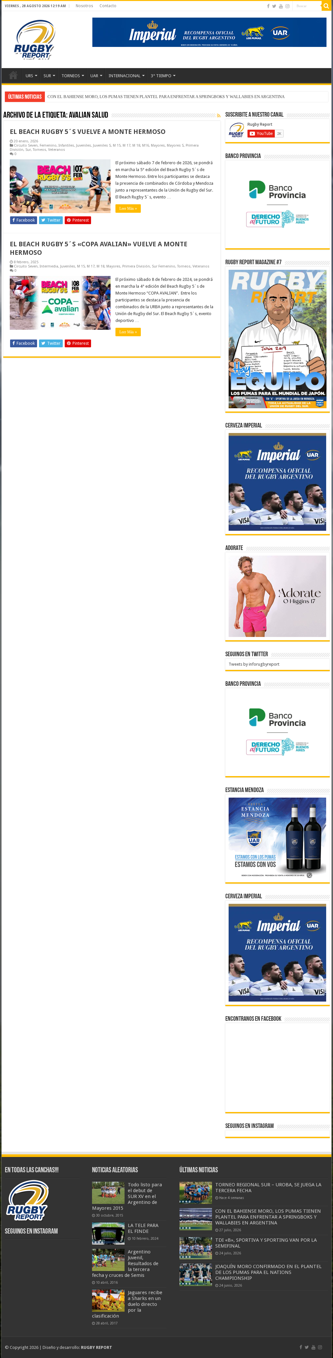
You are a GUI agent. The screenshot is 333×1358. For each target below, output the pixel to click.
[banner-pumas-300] (277, 481)
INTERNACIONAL (124, 75)
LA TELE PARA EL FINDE (143, 1228)
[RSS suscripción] (218, 115)
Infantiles (66, 145)
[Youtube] (281, 6)
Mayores (158, 145)
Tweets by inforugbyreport (254, 664)
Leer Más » (128, 208)
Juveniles (83, 145)
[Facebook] (268, 6)
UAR (94, 75)
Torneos (39, 150)
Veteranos (56, 150)
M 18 (136, 145)
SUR (47, 75)
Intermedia (49, 266)
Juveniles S (102, 145)
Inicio (13, 75)
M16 (145, 145)
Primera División (136, 266)
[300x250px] (277, 838)
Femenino (48, 145)
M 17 (126, 145)
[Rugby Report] (34, 38)
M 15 (117, 145)
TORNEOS (70, 75)
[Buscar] (326, 6)
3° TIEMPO (161, 75)
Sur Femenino (163, 266)
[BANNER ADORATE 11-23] (277, 596)
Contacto (108, 6)
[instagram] (287, 6)
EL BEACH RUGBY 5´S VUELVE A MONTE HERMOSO (88, 132)
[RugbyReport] (209, 31)
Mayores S (175, 145)
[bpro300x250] (277, 203)
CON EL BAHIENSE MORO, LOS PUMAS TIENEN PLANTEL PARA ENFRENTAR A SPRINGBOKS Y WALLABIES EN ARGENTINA (268, 1217)
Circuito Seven (26, 145)
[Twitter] (274, 6)
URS (29, 75)
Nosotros (84, 6)
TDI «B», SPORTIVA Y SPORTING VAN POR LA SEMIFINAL (101, 96)
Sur (28, 150)
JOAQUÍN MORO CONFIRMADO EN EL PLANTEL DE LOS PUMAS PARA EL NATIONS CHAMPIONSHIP (268, 1272)
